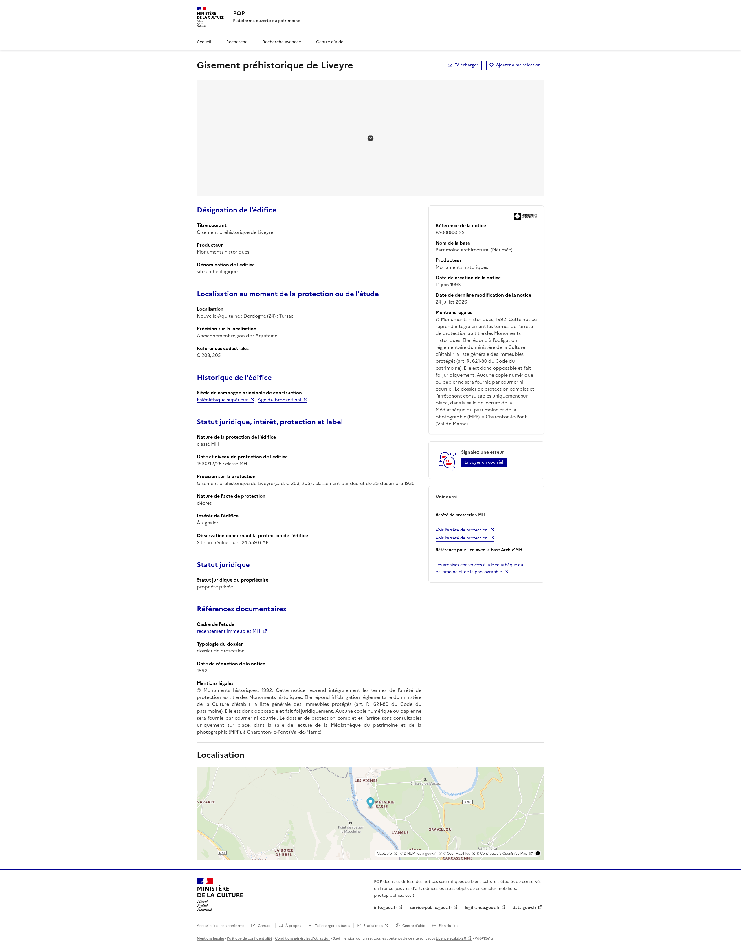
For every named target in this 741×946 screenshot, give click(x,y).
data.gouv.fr (525, 908)
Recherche (236, 42)
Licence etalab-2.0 (451, 938)
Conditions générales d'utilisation (302, 938)
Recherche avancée (282, 42)
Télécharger (466, 65)
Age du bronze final (279, 399)
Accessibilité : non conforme (220, 925)
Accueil (204, 42)
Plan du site (448, 925)
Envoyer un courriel (484, 462)
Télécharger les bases (332, 925)
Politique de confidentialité (249, 938)
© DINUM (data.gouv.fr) (418, 853)
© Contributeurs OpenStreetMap (502, 853)
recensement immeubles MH (228, 631)
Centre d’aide (413, 925)
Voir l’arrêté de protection (462, 530)
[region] (370, 813)
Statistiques (373, 925)
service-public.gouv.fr (431, 908)
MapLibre (384, 853)
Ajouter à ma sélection (518, 65)
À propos (293, 925)
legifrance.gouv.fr (482, 908)
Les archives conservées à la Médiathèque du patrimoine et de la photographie (479, 568)
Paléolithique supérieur (222, 399)
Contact (265, 925)
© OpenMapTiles (456, 853)
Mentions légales (210, 938)
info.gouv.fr (385, 908)
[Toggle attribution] (537, 853)
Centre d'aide (329, 42)
